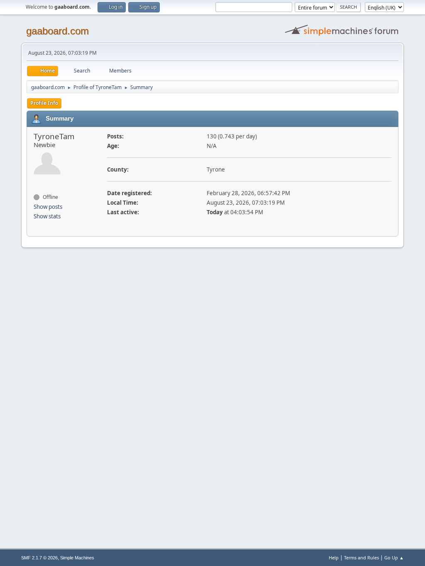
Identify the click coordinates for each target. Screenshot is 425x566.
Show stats (47, 216)
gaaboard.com (57, 30)
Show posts (48, 206)
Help (334, 557)
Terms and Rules (361, 557)
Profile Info (44, 102)
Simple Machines (77, 557)
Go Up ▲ (394, 557)
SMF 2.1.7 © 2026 (39, 557)
